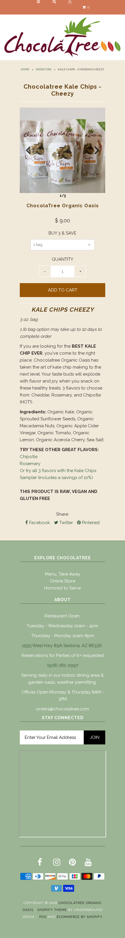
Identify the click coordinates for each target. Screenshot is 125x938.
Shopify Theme (52, 910)
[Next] (96, 150)
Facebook (39, 522)
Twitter (65, 522)
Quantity (62, 259)
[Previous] (28, 150)
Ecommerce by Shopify (79, 917)
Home (25, 69)
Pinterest (90, 522)
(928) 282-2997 (62, 665)
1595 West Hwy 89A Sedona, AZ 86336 (62, 645)
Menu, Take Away (62, 574)
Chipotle (29, 456)
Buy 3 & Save (62, 233)
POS (43, 917)
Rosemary (30, 463)
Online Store (62, 581)
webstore (43, 69)
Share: (62, 514)
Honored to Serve (62, 588)
